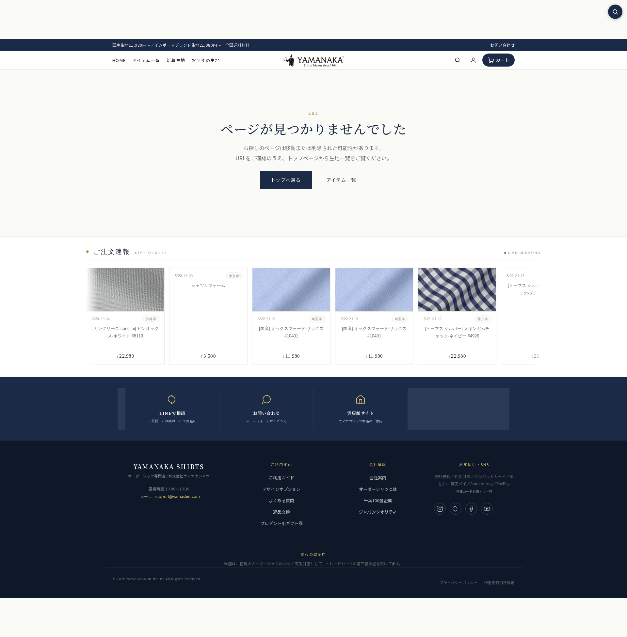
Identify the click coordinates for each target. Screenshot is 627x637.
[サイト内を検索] (615, 12)
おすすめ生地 (206, 60)
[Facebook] (471, 509)
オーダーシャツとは (378, 489)
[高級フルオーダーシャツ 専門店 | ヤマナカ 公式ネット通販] (313, 60)
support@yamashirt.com (177, 496)
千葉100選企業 (378, 500)
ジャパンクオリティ (378, 512)
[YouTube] (487, 509)
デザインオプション (281, 489)
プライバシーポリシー (459, 582)
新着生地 (176, 60)
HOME (119, 60)
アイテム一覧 (146, 60)
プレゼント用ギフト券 (281, 523)
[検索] (457, 60)
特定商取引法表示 (499, 582)
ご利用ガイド (281, 477)
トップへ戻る (286, 180)
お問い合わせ (502, 45)
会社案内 (377, 477)
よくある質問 (281, 500)
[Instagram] (440, 509)
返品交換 (281, 512)
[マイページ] (473, 60)
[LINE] (455, 509)
